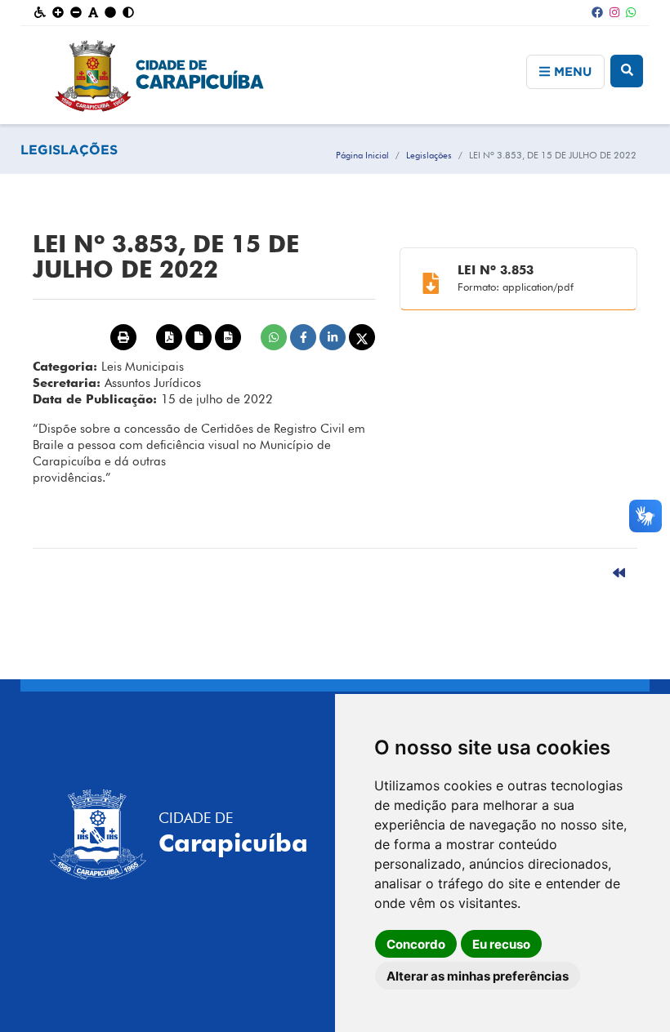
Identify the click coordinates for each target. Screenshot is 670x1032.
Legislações (429, 155)
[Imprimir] (123, 337)
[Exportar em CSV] (228, 337)
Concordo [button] (415, 944)
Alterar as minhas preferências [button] (477, 976)
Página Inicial (362, 155)
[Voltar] (619, 573)
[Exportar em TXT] (198, 337)
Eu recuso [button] (501, 944)
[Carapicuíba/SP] (335, 75)
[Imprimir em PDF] (169, 337)
